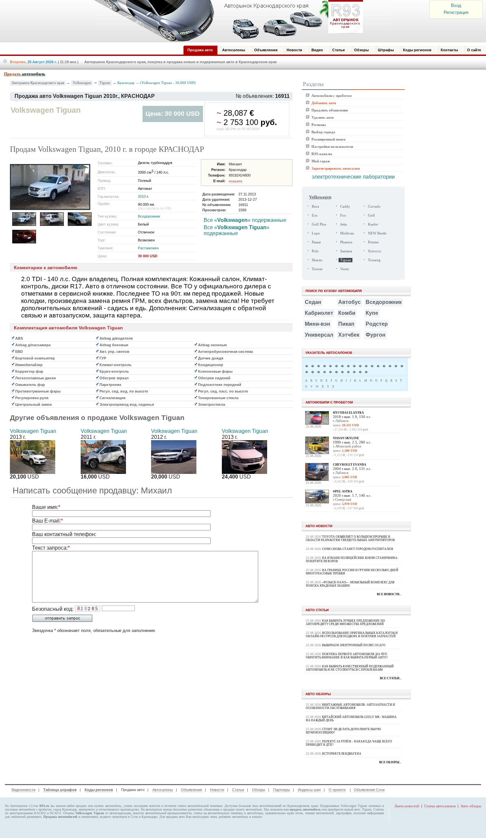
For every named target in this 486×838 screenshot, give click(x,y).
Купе (372, 313)
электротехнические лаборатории (353, 177)
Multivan (347, 233)
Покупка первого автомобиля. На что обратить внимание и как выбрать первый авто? (347, 655)
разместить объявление (204, 809)
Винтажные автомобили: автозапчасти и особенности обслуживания (350, 706)
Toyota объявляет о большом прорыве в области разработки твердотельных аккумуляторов (350, 538)
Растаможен (148, 248)
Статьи (238, 790)
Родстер (377, 324)
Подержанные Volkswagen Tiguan (343, 806)
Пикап (346, 324)
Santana (346, 251)
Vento (344, 269)
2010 (142, 196)
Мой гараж (320, 161)
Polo (315, 251)
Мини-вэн (317, 324)
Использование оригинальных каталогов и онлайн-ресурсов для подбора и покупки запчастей (352, 634)
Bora (315, 206)
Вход (456, 5)
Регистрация (456, 12)
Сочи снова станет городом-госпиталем (357, 549)
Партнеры (281, 790)
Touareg (374, 260)
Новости (217, 790)
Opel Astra (342, 491)
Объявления (191, 790)
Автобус (349, 302)
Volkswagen (82, 83)
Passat (316, 242)
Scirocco (374, 251)
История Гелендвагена (341, 753)
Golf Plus (319, 224)
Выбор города (323, 132)
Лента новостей (406, 806)
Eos (314, 215)
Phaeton (346, 242)
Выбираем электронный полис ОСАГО (353, 645)
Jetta (343, 224)
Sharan (317, 260)
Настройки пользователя (332, 146)
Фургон (375, 335)
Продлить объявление (329, 110)
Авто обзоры (471, 806)
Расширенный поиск (328, 139)
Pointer (373, 242)
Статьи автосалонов (440, 806)
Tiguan (105, 83)
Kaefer (373, 224)
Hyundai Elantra (348, 412)
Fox (343, 215)
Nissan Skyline (346, 438)
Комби (346, 313)
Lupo (316, 233)
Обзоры (258, 790)
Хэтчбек (348, 335)
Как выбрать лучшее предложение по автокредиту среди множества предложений (345, 622)
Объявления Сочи (369, 790)
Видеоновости (23, 790)
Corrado (374, 206)
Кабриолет (319, 313)
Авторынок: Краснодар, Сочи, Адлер (226, 21)
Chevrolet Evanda (349, 464)
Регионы (318, 125)
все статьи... (390, 678)
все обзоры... (390, 762)
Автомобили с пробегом (331, 96)
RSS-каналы (321, 154)
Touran (317, 269)
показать (235, 181)
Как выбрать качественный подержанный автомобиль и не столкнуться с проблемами (350, 668)
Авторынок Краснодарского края (38, 83)
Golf (371, 215)
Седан (313, 302)
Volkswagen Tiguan (33, 431)
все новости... (389, 594)
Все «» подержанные (245, 220)
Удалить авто (322, 117)
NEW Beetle (377, 233)
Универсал (319, 335)
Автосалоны (162, 790)
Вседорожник (149, 216)
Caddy (345, 206)
